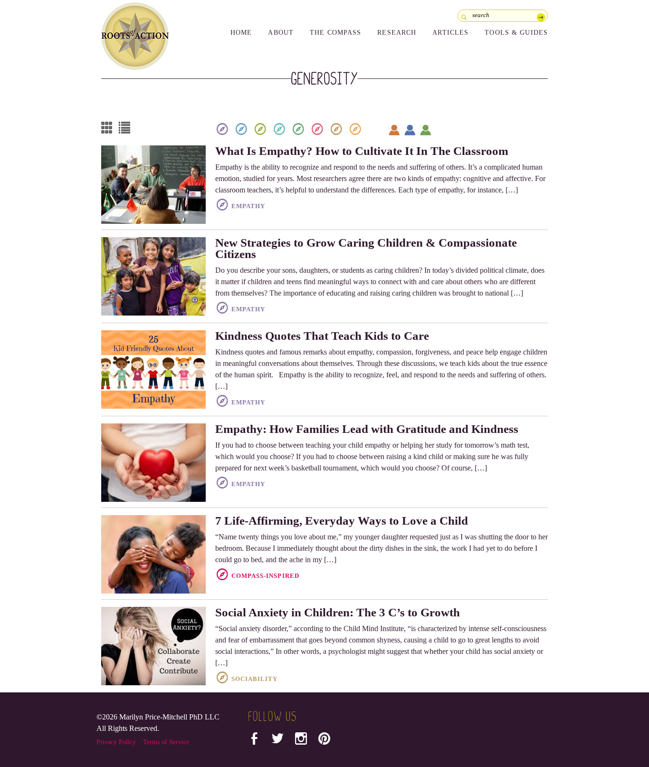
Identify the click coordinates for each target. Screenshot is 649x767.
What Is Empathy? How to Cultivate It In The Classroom (361, 150)
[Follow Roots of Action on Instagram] (301, 741)
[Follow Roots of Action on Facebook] (254, 741)
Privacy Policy (116, 742)
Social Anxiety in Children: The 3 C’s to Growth (337, 612)
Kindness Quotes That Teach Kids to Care (322, 335)
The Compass (335, 32)
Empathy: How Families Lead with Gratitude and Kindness (366, 428)
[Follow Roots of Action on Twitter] (278, 741)
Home (241, 32)
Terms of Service (166, 742)
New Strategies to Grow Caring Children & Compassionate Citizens (366, 248)
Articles (450, 32)
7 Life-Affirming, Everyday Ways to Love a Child (341, 520)
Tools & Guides (516, 32)
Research (396, 32)
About (281, 32)
